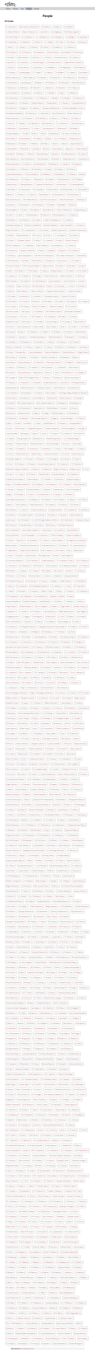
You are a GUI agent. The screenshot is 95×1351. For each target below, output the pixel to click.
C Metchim (72, 850)
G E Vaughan (10, 1242)
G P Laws (24, 739)
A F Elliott (80, 418)
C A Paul (60, 947)
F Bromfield (10, 189)
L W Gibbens (33, 500)
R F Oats (76, 927)
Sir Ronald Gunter (47, 545)
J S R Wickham (53, 1298)
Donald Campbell (50, 225)
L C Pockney (39, 983)
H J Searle (69, 1094)
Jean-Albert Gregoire (30, 530)
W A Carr (36, 235)
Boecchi (69, 149)
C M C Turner (45, 1222)
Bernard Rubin (47, 1064)
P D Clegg (36, 276)
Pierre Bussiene (58, 215)
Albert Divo (81, 362)
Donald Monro (62, 871)
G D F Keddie (11, 708)
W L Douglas (10, 378)
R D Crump (26, 322)
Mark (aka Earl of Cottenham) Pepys (62, 962)
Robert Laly (24, 728)
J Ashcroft (10, 62)
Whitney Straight (79, 1160)
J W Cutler (84, 327)
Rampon (32, 1013)
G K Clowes (24, 281)
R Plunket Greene (65, 525)
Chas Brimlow (11, 184)
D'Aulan (20, 332)
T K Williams (10, 1313)
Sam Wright (82, 1338)
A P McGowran (28, 835)
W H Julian (67, 698)
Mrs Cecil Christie (12, 266)
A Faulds (9, 444)
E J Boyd (48, 169)
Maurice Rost (27, 1059)
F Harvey (43, 581)
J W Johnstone (61, 688)
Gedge (8, 494)
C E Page (84, 932)
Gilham (9, 505)
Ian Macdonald (49, 779)
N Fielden (20, 449)
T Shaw (34, 1110)
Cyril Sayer (77, 1079)
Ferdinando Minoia (25, 866)
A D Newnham (41, 911)
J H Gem (30, 494)
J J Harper (22, 571)
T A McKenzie (72, 835)
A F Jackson (45, 667)
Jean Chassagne (24, 256)
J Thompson (40, 1201)
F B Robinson (53, 1044)
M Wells (32, 1288)
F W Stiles (77, 1155)
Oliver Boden (57, 149)
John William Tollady (26, 1211)
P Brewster (38, 179)
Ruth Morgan (41, 881)
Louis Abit (43, 32)
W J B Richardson (12, 1033)
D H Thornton (34, 1206)
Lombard (32, 764)
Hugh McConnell (12, 835)
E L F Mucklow (34, 896)
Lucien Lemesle (53, 744)
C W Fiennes (32, 449)
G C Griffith (59, 530)
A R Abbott (68, 27)
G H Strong (50, 1166)
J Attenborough (37, 62)
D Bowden (52, 164)
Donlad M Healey (29, 601)
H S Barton (38, 93)
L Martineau (80, 815)
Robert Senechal (12, 1105)
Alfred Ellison (49, 423)
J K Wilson (46, 1313)
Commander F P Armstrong (71, 52)
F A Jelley (70, 678)
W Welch (74, 1283)
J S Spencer (25, 1140)
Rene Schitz (63, 1084)
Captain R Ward (63, 1267)
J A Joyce (41, 698)
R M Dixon (20, 367)
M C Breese (25, 179)
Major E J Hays (47, 591)
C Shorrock (40, 1115)
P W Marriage (79, 805)
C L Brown (31, 195)
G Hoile (76, 622)
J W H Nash (10, 906)
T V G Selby (64, 1099)
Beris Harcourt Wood (64, 1323)
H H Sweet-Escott (67, 1176)
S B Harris (9, 576)
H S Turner (58, 1222)
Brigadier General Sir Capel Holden (52, 627)
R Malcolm (64, 784)
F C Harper (34, 571)
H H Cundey (65, 322)
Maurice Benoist (12, 118)
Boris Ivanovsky (66, 662)
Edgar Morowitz (12, 886)
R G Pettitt (10, 972)
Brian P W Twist (27, 1232)
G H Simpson (24, 1125)
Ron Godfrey (11, 510)
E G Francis (20, 464)
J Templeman (24, 1191)
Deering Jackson (31, 667)
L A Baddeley (50, 67)
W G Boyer (59, 169)
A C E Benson (27, 118)
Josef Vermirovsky (70, 1242)
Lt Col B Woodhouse (46, 1333)
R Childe (25, 261)
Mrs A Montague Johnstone (16, 693)
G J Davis (48, 347)
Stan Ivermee (82, 662)
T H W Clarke (32, 271)
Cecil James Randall (77, 1013)
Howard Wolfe (47, 1323)
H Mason (61, 820)
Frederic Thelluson (54, 1191)
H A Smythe (45, 1135)
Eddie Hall (77, 550)
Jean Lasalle (51, 733)
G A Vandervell (42, 1237)
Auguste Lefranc (38, 744)
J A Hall (9, 555)
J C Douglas (79, 372)
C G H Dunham (11, 393)
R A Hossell (65, 642)
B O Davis (58, 347)
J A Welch (63, 1283)
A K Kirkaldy (45, 718)
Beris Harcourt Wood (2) (28, 27)
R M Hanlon (38, 566)
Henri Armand (52, 52)
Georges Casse (23, 240)
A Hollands (23, 632)
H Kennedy (10, 713)
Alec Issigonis (52, 662)
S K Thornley (20, 1206)
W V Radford (48, 1008)
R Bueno (72, 205)
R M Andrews (11, 52)
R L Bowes (76, 164)
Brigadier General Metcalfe (34, 850)
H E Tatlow (48, 1181)
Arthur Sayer (24, 1084)
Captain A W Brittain (44, 184)
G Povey (51, 993)
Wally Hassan (65, 581)
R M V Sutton (38, 1176)
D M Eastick (10, 408)
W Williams (77, 1308)
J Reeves (20, 1023)
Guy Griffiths (72, 530)
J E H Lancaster (46, 728)
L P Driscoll (23, 383)
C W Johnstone (46, 688)
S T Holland (10, 632)
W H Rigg (75, 1033)
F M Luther (83, 774)
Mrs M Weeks (38, 1283)
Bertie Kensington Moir (58, 866)
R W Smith (33, 1135)
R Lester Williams (39, 1308)
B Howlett (67, 647)
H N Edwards (72, 413)
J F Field (9, 449)
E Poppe (73, 988)
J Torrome (23, 1216)
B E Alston (45, 47)
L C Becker (64, 103)
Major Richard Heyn (66, 611)
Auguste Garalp (72, 479)
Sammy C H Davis (12, 347)
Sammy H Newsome (58, 911)
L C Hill (60, 616)
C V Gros (9, 540)
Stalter (77, 1145)
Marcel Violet (66, 1247)
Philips (21, 972)
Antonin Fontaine (51, 454)
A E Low (83, 769)
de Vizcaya (79, 1247)
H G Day (9, 352)
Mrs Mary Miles (47, 855)
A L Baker (48, 72)
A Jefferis (34, 678)
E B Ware (20, 1272)
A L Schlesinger (77, 1084)
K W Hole (83, 627)
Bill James (63, 672)
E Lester (9, 749)
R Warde (9, 1272)
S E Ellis (17, 423)
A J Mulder (48, 896)
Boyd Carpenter (23, 235)
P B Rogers (27, 1049)
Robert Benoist (73, 113)
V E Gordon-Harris (25, 515)
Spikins (55, 1140)
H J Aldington (42, 37)
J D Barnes (22, 88)
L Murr (70, 896)
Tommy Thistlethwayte (15, 1196)
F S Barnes (10, 88)
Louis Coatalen (54, 281)
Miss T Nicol (51, 916)
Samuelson (64, 1069)
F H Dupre (38, 393)
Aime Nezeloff (24, 916)
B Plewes (27, 983)
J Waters (67, 1272)
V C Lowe (32, 774)
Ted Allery (81, 42)
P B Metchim (11, 855)
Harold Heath (45, 601)
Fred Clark (70, 266)
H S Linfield (35, 754)
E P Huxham (26, 657)
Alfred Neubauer (82, 906)
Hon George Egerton (39, 418)
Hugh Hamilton (47, 561)
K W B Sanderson (34, 1074)
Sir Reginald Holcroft (28, 627)
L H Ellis (37, 423)
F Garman (9, 489)
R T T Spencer (11, 1140)
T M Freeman (76, 464)
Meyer (22, 855)
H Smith (22, 1135)
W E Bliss (44, 144)
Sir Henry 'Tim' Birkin (69, 133)
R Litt (24, 759)
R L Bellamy (34, 108)
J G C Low (10, 774)
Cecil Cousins (11, 317)
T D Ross (61, 1054)
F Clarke (44, 271)
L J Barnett (48, 88)
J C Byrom (72, 215)
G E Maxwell (22, 830)
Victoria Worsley (52, 1338)
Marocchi (56, 805)
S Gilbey (71, 500)
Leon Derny (10, 362)
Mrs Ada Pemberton (79, 957)
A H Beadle (65, 98)
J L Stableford (65, 1145)
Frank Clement (49, 276)
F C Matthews (43, 825)
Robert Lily (23, 754)
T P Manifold (53, 789)
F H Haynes (33, 591)
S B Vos (9, 1252)
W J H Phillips (75, 972)
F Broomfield (52, 189)
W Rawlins (39, 1018)
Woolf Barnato (77, 83)
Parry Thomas (43, 1196)
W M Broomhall (66, 189)
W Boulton (55, 159)
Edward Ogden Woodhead (25, 1333)
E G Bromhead (24, 189)
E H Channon (11, 250)
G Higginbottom (12, 616)
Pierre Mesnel (64, 845)
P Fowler (76, 459)
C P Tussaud (47, 1227)
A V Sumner (10, 1176)
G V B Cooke (11, 301)
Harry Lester (20, 749)
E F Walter (22, 1267)
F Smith (83, 1130)
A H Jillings (62, 683)
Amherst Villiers (39, 1247)
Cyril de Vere (54, 1242)
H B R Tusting (61, 1227)
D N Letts (49, 749)
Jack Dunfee (58, 388)
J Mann (64, 789)
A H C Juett (54, 698)
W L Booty (82, 154)
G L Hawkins (55, 586)
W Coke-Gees (38, 286)
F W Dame (56, 332)
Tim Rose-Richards (46, 1054)
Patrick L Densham (48, 357)
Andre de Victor (12, 1247)
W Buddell (61, 205)
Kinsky (34, 718)
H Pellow (49, 957)
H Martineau (67, 815)
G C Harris (21, 576)
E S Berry (53, 118)
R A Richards (10, 1028)
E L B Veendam (40, 1242)
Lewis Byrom (11, 220)
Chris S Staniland (12, 1150)
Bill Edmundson (57, 413)
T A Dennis (34, 357)
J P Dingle (68, 362)
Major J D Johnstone (28, 688)
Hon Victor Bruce (12, 200)
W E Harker (10, 571)
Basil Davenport (55, 337)
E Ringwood (10, 1038)
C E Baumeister (27, 98)
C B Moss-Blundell (63, 891)
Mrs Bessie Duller (78, 383)
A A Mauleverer (58, 825)
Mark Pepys (10, 967)
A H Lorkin (25, 769)
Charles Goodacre (37, 510)
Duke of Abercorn (29, 32)
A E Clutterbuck (39, 281)
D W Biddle (73, 128)
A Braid (81, 174)
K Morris (55, 886)
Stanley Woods (79, 1333)
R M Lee (9, 744)
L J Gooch (23, 510)
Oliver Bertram (76, 123)
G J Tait (24, 1181)
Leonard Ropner (29, 1054)
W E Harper (46, 571)
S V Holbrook (11, 627)
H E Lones (43, 764)
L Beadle (54, 98)
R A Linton (59, 754)
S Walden (23, 1257)
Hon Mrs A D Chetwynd (43, 256)
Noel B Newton (77, 911)
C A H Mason (49, 820)
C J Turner (23, 1227)
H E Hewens (35, 611)
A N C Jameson (77, 672)
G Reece (9, 1023)
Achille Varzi (55, 1237)
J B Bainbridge (24, 72)
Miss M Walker (73, 1257)
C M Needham (66, 906)
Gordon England (51, 428)
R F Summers (58, 1171)
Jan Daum (22, 337)
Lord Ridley (52, 1033)
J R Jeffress (58, 678)
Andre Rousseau (72, 1059)
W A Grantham (66, 520)
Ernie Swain (52, 1176)
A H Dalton (44, 332)
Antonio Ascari (60, 57)
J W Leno (66, 744)
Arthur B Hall (30, 555)
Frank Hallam (66, 555)
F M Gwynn (63, 545)
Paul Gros (20, 540)
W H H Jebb (22, 678)
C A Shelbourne (12, 1115)
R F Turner (32, 1222)
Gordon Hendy (79, 606)
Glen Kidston (75, 713)
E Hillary (70, 616)
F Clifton (79, 276)
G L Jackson (10, 672)
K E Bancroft (55, 78)
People (29, 9)
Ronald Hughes (11, 652)
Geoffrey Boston (27, 159)
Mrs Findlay (68, 449)
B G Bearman (78, 98)
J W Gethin (68, 494)
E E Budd (50, 205)
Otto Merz (51, 845)
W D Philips (51, 972)
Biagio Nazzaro (51, 906)
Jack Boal (35, 149)
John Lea (35, 739)
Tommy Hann (51, 566)
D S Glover (74, 505)
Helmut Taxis (78, 1181)
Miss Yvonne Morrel (41, 886)
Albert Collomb (37, 291)
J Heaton (80, 601)
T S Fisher (80, 449)
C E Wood (82, 1328)
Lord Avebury (23, 67)
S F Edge (45, 413)
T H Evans (53, 433)
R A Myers (29, 901)
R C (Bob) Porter (12, 993)
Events (36, 9)
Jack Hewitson (49, 611)
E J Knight (76, 718)
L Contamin (36, 296)
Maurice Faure (21, 444)
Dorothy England (68, 428)
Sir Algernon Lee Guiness (76, 540)
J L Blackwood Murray (14, 901)
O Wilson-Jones (22, 1318)
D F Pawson (71, 947)
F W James (52, 672)
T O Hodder (49, 622)
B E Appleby (38, 52)
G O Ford (65, 454)
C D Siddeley (78, 1115)
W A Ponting (35, 988)
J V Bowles (24, 169)
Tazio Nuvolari (23, 927)
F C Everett (66, 433)
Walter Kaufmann (51, 703)
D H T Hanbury (82, 561)
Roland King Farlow (54, 439)
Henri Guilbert (57, 540)
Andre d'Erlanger (75, 1344)
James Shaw (60, 1110)
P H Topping (10, 1216)
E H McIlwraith (43, 835)
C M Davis (27, 347)
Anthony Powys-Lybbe (67, 993)
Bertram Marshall (36, 810)
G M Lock (9, 764)
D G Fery (65, 444)
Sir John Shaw (46, 1110)
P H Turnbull (20, 1222)
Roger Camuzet (12, 230)
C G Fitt (9, 454)
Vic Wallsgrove (62, 1262)
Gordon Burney (80, 210)
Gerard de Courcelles (72, 311)
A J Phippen (35, 977)
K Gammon (59, 479)
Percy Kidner (61, 713)
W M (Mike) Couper (53, 311)
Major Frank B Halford (28, 550)
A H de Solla (58, 1135)
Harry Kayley (66, 703)
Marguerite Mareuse (76, 800)
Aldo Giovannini (36, 505)
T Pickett (47, 977)
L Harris (46, 576)
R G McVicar (39, 840)
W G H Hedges (41, 606)
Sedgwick (9, 1099)
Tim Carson (73, 235)
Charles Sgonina (70, 1105)
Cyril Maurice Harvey (13, 581)
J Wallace (35, 1262)
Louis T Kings (23, 718)
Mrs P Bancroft (69, 78)
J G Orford (38, 932)
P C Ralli (22, 1013)
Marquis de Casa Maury (76, 825)
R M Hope (53, 637)
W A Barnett (35, 88)
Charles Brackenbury (13, 174)
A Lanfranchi (77, 728)
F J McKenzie (58, 835)
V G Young (34, 1344)
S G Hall (19, 555)
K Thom (31, 1196)
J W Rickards (39, 1033)
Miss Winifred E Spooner (15, 1145)
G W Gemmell (43, 494)
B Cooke (35, 301)
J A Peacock (23, 952)
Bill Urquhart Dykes (25, 403)
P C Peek (21, 957)
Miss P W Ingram (23, 662)
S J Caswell (48, 240)
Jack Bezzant (48, 128)
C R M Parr (64, 942)
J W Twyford (41, 1232)
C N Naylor (23, 906)
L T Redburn (74, 1018)
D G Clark (59, 266)
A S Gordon (10, 515)
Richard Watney (26, 1277)
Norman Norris (66, 922)
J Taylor (30, 1186)
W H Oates (64, 927)
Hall (68, 550)
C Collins (9, 291)
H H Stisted (10, 1160)
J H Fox (9, 464)
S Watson (40, 1277)
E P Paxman (10, 952)
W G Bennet (30, 113)
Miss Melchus (24, 845)
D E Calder (36, 220)
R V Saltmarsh (38, 1069)
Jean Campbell (66, 225)
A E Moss (49, 891)
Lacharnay (45, 723)
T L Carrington (59, 235)
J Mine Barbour (11, 83)
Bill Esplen (24, 433)
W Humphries (43, 652)
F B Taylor (9, 1186)
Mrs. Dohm (10, 372)
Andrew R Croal (12, 322)
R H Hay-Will (78, 586)
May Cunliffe (79, 322)
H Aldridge (70, 37)
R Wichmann (39, 1298)
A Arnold (9, 57)
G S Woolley (37, 1338)
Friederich (46, 469)
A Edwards (23, 418)
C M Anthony (25, 52)
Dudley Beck (51, 103)
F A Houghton (78, 642)
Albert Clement (66, 276)
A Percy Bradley (31, 174)
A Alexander (82, 37)
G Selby (53, 1099)
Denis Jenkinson (12, 683)
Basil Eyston (37, 439)
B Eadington (74, 403)
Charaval (61, 250)
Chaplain (51, 250)
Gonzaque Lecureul (50, 739)
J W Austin (10, 67)
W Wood (9, 1328)
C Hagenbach (11, 550)
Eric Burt (9, 215)
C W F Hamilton (32, 561)
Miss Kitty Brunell (66, 200)
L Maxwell (9, 830)
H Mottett (10, 896)
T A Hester (23, 611)
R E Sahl (9, 1069)
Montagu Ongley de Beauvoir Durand (72, 393)
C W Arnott (35, 57)
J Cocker (9, 286)
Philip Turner (10, 1227)
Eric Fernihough (52, 444)
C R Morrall (26, 886)
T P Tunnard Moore (30, 876)
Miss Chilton (36, 261)
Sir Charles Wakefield (69, 1252)
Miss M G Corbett (39, 306)
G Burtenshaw (31, 215)
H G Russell (61, 1064)
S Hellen (54, 606)
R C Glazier (50, 505)
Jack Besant (23, 128)
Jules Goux (10, 520)
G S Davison (71, 347)
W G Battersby (11, 98)
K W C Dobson (47, 367)
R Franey (31, 464)
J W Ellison (62, 423)
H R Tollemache (43, 1211)
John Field (76, 444)
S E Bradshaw (58, 174)
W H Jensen (26, 683)
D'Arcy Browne (58, 195)
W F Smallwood (12, 1130)
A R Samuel (51, 1069)
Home (8, 9)
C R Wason (44, 1272)
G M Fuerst (31, 474)
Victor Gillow (20, 505)
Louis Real (62, 1018)
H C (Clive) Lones (57, 764)
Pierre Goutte (75, 515)
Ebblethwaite (52, 408)
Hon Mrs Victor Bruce (48, 200)
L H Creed (72, 317)
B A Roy (35, 1064)
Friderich (35, 469)
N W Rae (60, 1008)
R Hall (55, 555)
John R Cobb (68, 281)
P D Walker (60, 1257)
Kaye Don (37, 372)
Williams (53, 1308)
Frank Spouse (51, 1145)
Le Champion (56, 245)
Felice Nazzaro (36, 906)
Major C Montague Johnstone (41, 693)
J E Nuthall (10, 927)
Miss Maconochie (39, 784)
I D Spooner (66, 1140)
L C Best (36, 128)
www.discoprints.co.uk (27, 1349)
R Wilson (9, 1318)
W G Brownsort (73, 195)
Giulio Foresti (77, 454)
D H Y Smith (10, 1135)
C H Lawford (72, 733)
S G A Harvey (31, 581)
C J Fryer (19, 474)
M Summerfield (43, 1171)
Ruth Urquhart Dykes (44, 403)
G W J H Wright (68, 1338)
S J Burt (19, 215)
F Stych (9, 1171)
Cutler (62, 327)
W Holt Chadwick (12, 245)
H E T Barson (73, 88)
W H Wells (21, 1288)
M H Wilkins (22, 1303)
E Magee (53, 784)
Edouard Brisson (26, 184)
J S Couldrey (37, 311)
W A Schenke (50, 1084)
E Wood (9, 1333)
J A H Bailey (10, 72)
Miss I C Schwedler (23, 1089)
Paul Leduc (65, 739)
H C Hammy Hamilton (14, 561)
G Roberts (73, 1038)
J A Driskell (36, 383)
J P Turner (79, 1222)
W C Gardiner (38, 484)
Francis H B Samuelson (14, 1074)
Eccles (63, 408)
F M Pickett (72, 977)
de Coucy (25, 311)
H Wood (72, 1328)
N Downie (57, 378)
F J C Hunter (69, 652)
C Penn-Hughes (26, 962)
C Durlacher (24, 398)
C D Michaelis (33, 855)
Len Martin (22, 815)
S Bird (42, 133)
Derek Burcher (48, 210)
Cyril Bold (9, 154)
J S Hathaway (79, 581)
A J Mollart (76, 866)
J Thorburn (81, 1201)
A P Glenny (62, 505)
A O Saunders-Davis (48, 1079)
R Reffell (30, 1023)
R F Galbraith (73, 474)
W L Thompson (11, 1201)
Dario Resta (67, 1023)
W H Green (10, 525)
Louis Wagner (34, 1252)
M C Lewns (10, 754)
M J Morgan (64, 881)
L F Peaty (78, 952)
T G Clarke (69, 271)
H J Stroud (62, 1166)
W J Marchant (69, 794)
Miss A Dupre (50, 393)
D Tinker (81, 1206)
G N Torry (34, 1216)
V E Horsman (39, 642)
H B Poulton (40, 993)
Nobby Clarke (56, 271)
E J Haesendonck (77, 545)
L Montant (75, 871)
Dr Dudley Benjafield (13, 113)
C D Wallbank (48, 1262)
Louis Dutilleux (38, 398)
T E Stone (49, 1160)
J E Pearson (66, 952)
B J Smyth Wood (59, 1328)
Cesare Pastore (22, 947)
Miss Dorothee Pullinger (15, 1003)
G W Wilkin (10, 1303)
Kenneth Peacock (39, 952)
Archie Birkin (10, 139)
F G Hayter (69, 591)
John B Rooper (65, 1049)
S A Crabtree (49, 317)
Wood (78, 1323)
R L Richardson (67, 1028)
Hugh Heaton (11, 606)
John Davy (83, 347)
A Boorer (54, 154)
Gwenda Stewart (39, 1155)
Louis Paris (56, 937)
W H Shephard (27, 1115)
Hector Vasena (70, 1237)
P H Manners (76, 789)
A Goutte (62, 515)
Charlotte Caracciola (77, 230)
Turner (68, 1222)
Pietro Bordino (11, 159)
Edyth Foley (36, 454)
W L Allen (59, 42)
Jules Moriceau (78, 881)
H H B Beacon (42, 98)
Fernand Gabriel (58, 474)
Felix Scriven (22, 1094)
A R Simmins (46, 1120)
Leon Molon (10, 871)
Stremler (38, 1166)
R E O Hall (59, 550)
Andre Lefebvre (22, 744)
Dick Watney (11, 1277)
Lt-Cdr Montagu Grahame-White (45, 520)
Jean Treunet (47, 1216)
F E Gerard (56, 494)
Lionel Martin (62, 810)
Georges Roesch (12, 1049)
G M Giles (82, 500)
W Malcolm (76, 784)
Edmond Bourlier (12, 164)
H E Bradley (45, 174)
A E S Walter (76, 1262)
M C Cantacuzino (28, 230)
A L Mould (21, 896)
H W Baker (60, 72)
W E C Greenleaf (12, 530)
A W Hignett (37, 616)
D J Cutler (72, 327)
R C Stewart (24, 1155)
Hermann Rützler (75, 1064)
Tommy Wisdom (32, 1323)
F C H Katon (35, 703)
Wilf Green (50, 525)
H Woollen (25, 1338)
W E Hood (25, 637)
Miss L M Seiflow (39, 1099)
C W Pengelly (11, 962)
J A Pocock (52, 983)
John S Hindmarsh (13, 622)
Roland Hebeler (25, 606)
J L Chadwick (28, 245)
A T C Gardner (65, 484)
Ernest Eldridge (66, 418)
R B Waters (56, 1272)
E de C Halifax (46, 550)
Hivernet (27, 622)
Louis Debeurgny (35, 352)
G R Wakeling (11, 1257)
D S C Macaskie (34, 779)
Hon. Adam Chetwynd (65, 256)
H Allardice (25, 42)
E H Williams (80, 1303)
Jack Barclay (25, 83)
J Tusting (73, 1227)
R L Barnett (60, 88)
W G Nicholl (38, 916)
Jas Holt (71, 632)
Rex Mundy (60, 896)
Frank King (10, 718)
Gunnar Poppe (59, 988)
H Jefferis (46, 678)
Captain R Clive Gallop (14, 479)
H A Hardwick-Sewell (68, 566)
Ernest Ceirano (71, 240)
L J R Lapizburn (37, 733)
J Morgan (53, 881)
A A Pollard (10, 988)
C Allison (9, 47)
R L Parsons (76, 942)
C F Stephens (67, 1150)
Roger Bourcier (68, 159)
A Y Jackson (82, 667)
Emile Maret (60, 800)
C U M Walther (48, 1267)
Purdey (30, 1003)
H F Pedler (10, 957)
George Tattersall (62, 1181)
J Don (56, 372)
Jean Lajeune (11, 728)
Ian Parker (52, 942)
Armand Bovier (39, 164)
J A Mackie (63, 779)
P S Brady (71, 174)
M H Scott (10, 1094)
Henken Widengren (70, 1298)
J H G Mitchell (41, 866)
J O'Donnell (51, 927)
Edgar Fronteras (60, 469)
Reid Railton (10, 1013)
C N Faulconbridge (71, 439)
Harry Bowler (11, 169)
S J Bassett (72, 93)
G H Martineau (11, 820)
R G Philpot (23, 977)
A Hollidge (34, 632)
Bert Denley (10, 357)
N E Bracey (71, 169)
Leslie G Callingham (51, 220)
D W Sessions (28, 1105)
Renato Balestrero (13, 78)
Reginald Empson (35, 428)
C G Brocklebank (76, 184)
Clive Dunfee (73, 388)
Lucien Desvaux (24, 362)
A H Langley (10, 733)
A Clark (81, 266)
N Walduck (35, 1257)
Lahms (67, 723)
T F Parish (67, 937)
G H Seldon (77, 1099)
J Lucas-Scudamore (47, 774)
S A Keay (78, 703)
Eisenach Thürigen (67, 1206)
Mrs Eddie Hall (44, 555)
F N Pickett (59, 977)
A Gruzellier (32, 540)
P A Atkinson (23, 62)
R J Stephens (53, 1150)
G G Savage (64, 1079)
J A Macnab (25, 784)
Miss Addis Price (12, 998)
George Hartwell (71, 576)
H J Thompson (27, 1201)
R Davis (38, 347)
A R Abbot (45, 27)
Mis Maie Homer (12, 637)
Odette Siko (21, 1120)
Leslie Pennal (40, 962)
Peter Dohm (73, 367)
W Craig (61, 317)
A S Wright (10, 1344)
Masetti (24, 820)
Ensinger (82, 428)
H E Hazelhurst (40, 596)
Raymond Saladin (22, 1069)
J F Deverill (38, 362)
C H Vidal (25, 1247)
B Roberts (61, 1038)
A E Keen (23, 708)
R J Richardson (24, 1028)
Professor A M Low (69, 769)
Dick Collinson (22, 291)
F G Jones (71, 693)
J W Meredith (38, 845)
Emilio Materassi (12, 825)
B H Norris (52, 922)
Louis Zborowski (59, 1344)
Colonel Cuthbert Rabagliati (16, 1008)
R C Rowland (10, 1064)
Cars (22, 9)
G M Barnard (63, 83)
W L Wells (9, 1288)
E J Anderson (70, 47)
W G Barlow (50, 83)
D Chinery (49, 261)
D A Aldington (57, 37)
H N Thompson (55, 1201)
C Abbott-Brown (12, 32)
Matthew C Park (12, 942)
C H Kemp (57, 708)
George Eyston (22, 439)
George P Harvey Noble (15, 922)
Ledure (75, 739)
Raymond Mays (70, 830)
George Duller (11, 388)
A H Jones (60, 693)
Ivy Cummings (51, 322)
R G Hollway (46, 632)
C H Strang (27, 1166)
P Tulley (9, 1222)
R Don (47, 372)
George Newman (25, 911)
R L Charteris (73, 250)
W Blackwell (10, 144)
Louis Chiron (61, 261)
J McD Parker (39, 942)
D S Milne (48, 861)
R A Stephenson (82, 1150)
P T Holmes (59, 632)
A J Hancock (10, 566)
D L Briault (50, 179)
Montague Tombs (59, 1211)
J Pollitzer (22, 988)
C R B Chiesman (12, 261)
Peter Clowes (11, 281)
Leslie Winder (50, 1318)
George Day (20, 352)
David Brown (44, 195)
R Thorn (9, 1206)
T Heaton (68, 601)
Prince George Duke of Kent (28, 713)
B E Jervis (38, 683)
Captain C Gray (82, 520)
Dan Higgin (81, 611)
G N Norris (80, 922)
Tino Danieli (10, 337)
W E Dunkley (25, 393)
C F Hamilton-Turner (65, 561)
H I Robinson (10, 1044)
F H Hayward (82, 591)
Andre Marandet (40, 794)
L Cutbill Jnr (74, 683)
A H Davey (82, 337)
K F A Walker (10, 1262)
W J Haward (21, 586)
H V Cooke (24, 301)
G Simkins (34, 1120)
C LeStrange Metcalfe (56, 850)
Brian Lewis (75, 749)
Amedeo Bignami (12, 133)
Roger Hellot (65, 606)
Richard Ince (76, 657)
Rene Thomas (59, 1196)
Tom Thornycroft (49, 1206)
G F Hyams (39, 657)
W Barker (38, 83)
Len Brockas (60, 184)
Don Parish (79, 937)
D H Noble (64, 916)
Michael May (35, 830)
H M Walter (10, 1267)
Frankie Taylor (43, 1186)
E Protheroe (68, 998)
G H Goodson (70, 510)
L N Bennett (43, 113)
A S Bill (25, 133)
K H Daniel (67, 332)
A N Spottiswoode (35, 1145)
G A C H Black (60, 139)
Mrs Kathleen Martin (52, 815)
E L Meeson (10, 845)
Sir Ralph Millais (62, 855)
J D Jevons (50, 683)
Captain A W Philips (35, 972)
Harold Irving (38, 662)
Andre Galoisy (32, 479)
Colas (49, 286)
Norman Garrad (33, 489)
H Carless (9, 235)
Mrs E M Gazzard (73, 489)
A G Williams (10, 1308)
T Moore (56, 876)
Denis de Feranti (37, 444)
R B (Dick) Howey (52, 647)
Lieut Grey (46, 530)
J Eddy (35, 413)
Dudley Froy (74, 469)
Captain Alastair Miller (14, 861)
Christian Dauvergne (37, 337)
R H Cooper (83, 301)
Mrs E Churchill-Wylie (31, 266)
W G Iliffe (63, 657)
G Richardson (53, 1028)
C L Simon (73, 1120)
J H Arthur (47, 57)
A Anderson (57, 47)
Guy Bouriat (83, 159)
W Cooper (71, 301)
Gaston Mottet (79, 891)
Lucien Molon (23, 871)
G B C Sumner (24, 1176)
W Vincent (52, 1247)
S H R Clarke (81, 271)
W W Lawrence (11, 739)
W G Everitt (78, 433)
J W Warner (32, 1272)
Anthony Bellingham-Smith (73, 108)
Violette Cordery (56, 306)
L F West (41, 1293)
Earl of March (55, 794)
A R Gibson (46, 500)
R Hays (58, 591)
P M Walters (34, 1267)
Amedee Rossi (74, 1054)
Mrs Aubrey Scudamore (53, 1094)
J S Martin (10, 815)
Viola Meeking (77, 840)
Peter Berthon (47, 123)
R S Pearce (54, 952)
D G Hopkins (82, 637)
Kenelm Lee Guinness (29, 545)
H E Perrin (47, 967)
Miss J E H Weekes (22, 1283)
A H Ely (8, 428)
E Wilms (22, 1313)
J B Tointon (10, 1211)
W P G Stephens (38, 1150)
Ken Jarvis (10, 678)
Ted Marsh (21, 810)
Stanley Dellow (68, 352)
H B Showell (53, 1115)
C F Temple (10, 1191)
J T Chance (70, 245)
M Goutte (51, 515)
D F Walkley (23, 1262)
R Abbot (57, 27)
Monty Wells (54, 1288)
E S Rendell (55, 1023)
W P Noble (32, 922)
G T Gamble (45, 479)
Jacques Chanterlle (27, 250)
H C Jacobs (39, 672)
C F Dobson (33, 367)
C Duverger (78, 398)
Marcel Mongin (37, 871)
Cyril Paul (48, 947)
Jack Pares (44, 937)
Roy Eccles (10, 413)
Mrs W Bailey (79, 67)
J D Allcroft (37, 42)
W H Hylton (51, 657)
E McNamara (26, 840)
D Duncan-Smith (43, 388)
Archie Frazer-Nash (45, 464)
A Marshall (50, 810)
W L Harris (58, 571)
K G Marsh (10, 810)
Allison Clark (47, 266)
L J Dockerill (60, 367)
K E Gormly (40, 515)
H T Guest (44, 540)
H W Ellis (27, 423)
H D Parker (26, 942)
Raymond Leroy (80, 744)
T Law (61, 733)
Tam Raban (35, 1008)
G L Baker (71, 72)
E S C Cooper (11, 306)
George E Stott (63, 1160)
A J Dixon (9, 367)
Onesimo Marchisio (13, 800)
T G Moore (45, 876)
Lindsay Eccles (23, 413)
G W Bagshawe (64, 67)
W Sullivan (20, 1171)
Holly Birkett (53, 133)
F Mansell (26, 794)
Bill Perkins (23, 967)
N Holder (72, 627)
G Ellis (8, 423)
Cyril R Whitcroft (12, 1298)
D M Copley (24, 306)
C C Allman (21, 47)
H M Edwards (11, 418)
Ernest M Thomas (74, 1196)
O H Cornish (70, 306)
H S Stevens (10, 1155)
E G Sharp (23, 1110)
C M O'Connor (38, 927)
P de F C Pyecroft (60, 1003)
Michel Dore (66, 372)
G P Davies (61, 342)
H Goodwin (83, 510)
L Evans (43, 433)
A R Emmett (20, 428)
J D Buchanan (23, 205)
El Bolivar (20, 154)
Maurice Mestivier (12, 850)
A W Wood (31, 1328)
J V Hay (67, 586)
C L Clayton (10, 276)
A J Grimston (43, 535)
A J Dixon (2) (10, 27)
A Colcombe (59, 286)
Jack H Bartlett (12, 93)
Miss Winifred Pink (13, 983)
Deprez (75, 357)
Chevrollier (81, 256)
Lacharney (57, 723)
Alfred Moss (37, 891)
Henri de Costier (12, 311)
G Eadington (61, 403)
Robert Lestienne (35, 749)
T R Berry (64, 118)
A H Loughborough (39, 769)
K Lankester (23, 733)
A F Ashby (74, 57)
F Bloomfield (11, 149)
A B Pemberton (62, 957)
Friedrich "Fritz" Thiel (73, 1191)
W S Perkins (35, 967)
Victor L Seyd (42, 1105)
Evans (34, 433)
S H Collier (81, 286)
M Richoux (26, 1033)
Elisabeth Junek (12, 703)
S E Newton (10, 916)
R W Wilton (37, 1318)
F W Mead (52, 840)
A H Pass (9, 947)
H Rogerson (39, 1049)
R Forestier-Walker (13, 459)
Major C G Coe (22, 286)
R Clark (8, 271)
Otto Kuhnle (22, 723)
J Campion (80, 225)
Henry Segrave (22, 1099)
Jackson (57, 667)
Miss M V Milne (72, 861)
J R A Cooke (46, 301)
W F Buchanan (38, 205)
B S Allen (70, 42)
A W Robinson (24, 1044)
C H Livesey (51, 759)
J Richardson (39, 1028)
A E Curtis (9, 327)
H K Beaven (24, 103)
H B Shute (65, 1115)
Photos (15, 9)
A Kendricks (83, 708)
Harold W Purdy (43, 1003)
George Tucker (73, 1216)
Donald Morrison (12, 891)
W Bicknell (61, 128)
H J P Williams (66, 1303)
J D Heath (57, 601)
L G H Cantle (43, 230)
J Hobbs (38, 622)
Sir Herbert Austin (54, 62)
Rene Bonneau (42, 154)
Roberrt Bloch (76, 144)
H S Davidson (38, 342)
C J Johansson (11, 688)
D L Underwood (56, 1232)
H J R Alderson (27, 37)
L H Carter (10, 240)
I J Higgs (25, 616)
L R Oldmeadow (12, 932)
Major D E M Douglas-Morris (29, 378)
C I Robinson (66, 1044)
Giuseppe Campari (13, 225)
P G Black (37, 139)
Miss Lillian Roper (12, 1054)
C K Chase (10, 256)
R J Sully (31, 1171)
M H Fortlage (52, 459)
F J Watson (52, 1277)
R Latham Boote (68, 154)
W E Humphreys (27, 652)
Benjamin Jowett (27, 698)
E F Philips (63, 972)
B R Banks (82, 78)
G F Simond (10, 1125)
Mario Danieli (80, 332)
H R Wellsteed (68, 1288)
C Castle (36, 240)
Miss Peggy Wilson (73, 1313)
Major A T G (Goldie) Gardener (17, 484)
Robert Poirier (65, 983)
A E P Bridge (76, 179)
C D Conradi (10, 296)
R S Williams (24, 1308)
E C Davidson (11, 342)
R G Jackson (69, 667)
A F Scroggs (36, 1094)
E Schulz (9, 1089)
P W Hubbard (80, 647)
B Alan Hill (49, 616)
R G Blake (22, 144)
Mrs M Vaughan (25, 1242)
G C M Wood (44, 1328)
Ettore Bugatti (11, 210)
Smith (62, 1130)
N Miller (38, 861)
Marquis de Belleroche (51, 108)
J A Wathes (79, 1272)
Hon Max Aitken (12, 37)
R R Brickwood (63, 179)
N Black (48, 139)
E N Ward (76, 1267)
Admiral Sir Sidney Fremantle (17, 469)
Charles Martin (35, 815)
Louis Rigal (64, 1033)
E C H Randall (60, 1013)
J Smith (40, 1130)
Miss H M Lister (11, 759)
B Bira (34, 133)
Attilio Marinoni (12, 805)
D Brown (9, 195)
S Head (70, 596)
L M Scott (47, 1089)
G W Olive (25, 932)
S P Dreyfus (10, 383)
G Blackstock (74, 139)
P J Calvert (67, 220)
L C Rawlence (26, 1018)
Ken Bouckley (43, 159)
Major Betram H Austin (73, 62)
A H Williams (64, 1308)
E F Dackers (32, 332)
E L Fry (85, 469)
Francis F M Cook (68, 296)
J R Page (74, 932)
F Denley (22, 357)
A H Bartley (26, 93)
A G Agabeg (55, 32)
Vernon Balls (28, 78)
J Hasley (53, 581)
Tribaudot (60, 1216)
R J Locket (21, 764)
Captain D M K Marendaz (42, 800)
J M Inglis (9, 662)
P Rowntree (23, 1064)
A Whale (52, 1293)
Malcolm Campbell (32, 225)
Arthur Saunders (12, 1079)
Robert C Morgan (12, 881)
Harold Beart (10, 103)
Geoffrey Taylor (70, 1186)
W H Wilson (58, 1313)
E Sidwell (9, 1120)
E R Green (38, 525)
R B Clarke (19, 271)
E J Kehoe (45, 708)
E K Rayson (51, 1018)
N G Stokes (37, 1160)
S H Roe (78, 1044)
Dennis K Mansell (12, 794)
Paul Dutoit (51, 398)
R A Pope (47, 988)
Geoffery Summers (74, 1171)
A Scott (37, 1089)
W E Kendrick (70, 708)
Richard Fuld (43, 474)
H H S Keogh (47, 713)
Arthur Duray (10, 398)
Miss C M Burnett (64, 210)
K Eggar (54, 418)
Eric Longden (73, 764)
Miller (29, 861)
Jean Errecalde (11, 433)
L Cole (70, 286)
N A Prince (26, 998)
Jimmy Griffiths (12, 535)
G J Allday (49, 42)
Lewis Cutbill (38, 327)
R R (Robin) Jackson (13, 667)
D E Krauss (10, 723)
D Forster (40, 459)
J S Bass (61, 93)
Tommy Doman (23, 372)
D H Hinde (81, 616)
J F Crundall (38, 322)
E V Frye (9, 474)
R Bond (30, 154)
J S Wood (19, 1328)
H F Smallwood (27, 1130)
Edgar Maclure (11, 784)
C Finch (57, 449)
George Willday (51, 1303)
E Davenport (69, 337)
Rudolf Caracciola (58, 230)
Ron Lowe (21, 774)
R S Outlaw (50, 932)
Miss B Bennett (58, 113)
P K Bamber (42, 78)
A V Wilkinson (36, 1303)
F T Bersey (21, 123)
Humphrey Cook (51, 296)
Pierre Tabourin (11, 1181)
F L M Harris (80, 571)
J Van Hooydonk (39, 637)
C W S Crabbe (35, 317)
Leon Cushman (22, 327)
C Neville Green (25, 525)
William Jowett (11, 698)
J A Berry (9, 123)
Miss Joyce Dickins (53, 362)
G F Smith (72, 1130)
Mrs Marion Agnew (71, 32)
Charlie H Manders (37, 789)
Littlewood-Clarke (36, 759)
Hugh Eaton (38, 408)
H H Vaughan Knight (61, 718)
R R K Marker (27, 805)
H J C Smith (51, 1130)
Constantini (23, 296)
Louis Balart (83, 72)
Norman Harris (34, 576)
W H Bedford (11, 108)
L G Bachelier (37, 67)
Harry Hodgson (63, 622)
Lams (35, 728)
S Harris (69, 571)
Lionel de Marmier (42, 805)
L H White (27, 1298)
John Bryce (10, 205)
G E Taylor (55, 1186)
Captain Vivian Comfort (55, 291)
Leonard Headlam (12, 601)
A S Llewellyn (64, 759)
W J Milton (10, 866)
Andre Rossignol (12, 1059)
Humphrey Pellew (35, 957)
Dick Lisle (70, 754)
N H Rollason (51, 1049)
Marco (27, 800)
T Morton (25, 891)
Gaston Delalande (51, 352)
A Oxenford (62, 932)
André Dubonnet (50, 383)
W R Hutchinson (12, 657)
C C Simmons (60, 1120)
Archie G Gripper (73, 535)
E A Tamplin (35, 1181)
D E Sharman (11, 1110)
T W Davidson (25, 342)
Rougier (59, 1059)
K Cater (59, 240)
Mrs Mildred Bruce (30, 200)
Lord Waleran (47, 1257)
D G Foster (65, 459)
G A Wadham (20, 1252)
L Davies (50, 342)
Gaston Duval (65, 398)
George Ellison (75, 423)
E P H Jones (83, 693)
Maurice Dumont (27, 388)
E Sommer (71, 1135)
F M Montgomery (12, 876)
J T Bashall (50, 93)
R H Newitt (10, 911)
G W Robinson (39, 1044)
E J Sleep (69, 1125)
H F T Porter (27, 993)
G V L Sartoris (50, 1074)
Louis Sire (36, 1125)
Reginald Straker (12, 1166)
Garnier (20, 489)
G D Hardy (83, 566)
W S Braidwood (11, 179)
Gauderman (58, 489)
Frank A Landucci (62, 728)
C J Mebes (64, 840)
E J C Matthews (28, 825)
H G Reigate (42, 1023)
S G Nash (76, 901)
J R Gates (46, 489)
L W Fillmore (45, 449)
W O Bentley (41, 118)
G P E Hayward (11, 596)
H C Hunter (82, 652)
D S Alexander (11, 42)
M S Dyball (10, 403)
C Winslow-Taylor (65, 1318)
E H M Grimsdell (28, 535)
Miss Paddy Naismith (61, 901)
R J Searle (81, 1094)
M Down (46, 378)
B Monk (50, 871)
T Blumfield (24, 149)
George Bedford (78, 103)
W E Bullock (35, 210)
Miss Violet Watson (68, 1277)
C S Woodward (11, 1338)
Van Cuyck (10, 332)
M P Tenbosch (38, 1191)
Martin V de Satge (65, 1074)
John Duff (64, 383)
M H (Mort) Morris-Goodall (71, 886)
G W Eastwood (24, 408)
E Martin (75, 810)
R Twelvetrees (11, 1232)
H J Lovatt (54, 769)
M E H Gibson (59, 500)
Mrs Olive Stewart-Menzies (60, 1155)
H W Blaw (33, 144)
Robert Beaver (37, 103)
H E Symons (82, 1176)
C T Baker (37, 72)
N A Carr (47, 235)
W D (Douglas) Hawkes (38, 586)
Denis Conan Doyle (72, 378)
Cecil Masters (73, 820)
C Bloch (54, 144)
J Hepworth (10, 611)
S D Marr (67, 805)
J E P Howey (36, 647)
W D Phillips (10, 977)
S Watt (8, 1283)
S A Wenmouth (11, 1293)
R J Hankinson (24, 566)
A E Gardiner (51, 484)
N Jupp (24, 703)
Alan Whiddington (66, 1293)
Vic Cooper (59, 301)
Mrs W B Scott (78, 1089)
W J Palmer (32, 937)
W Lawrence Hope (67, 637)
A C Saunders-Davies (29, 1079)
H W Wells (42, 1288)
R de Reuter (80, 1023)
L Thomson (69, 1201)
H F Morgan (28, 881)
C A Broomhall (81, 189)
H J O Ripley (37, 1038)
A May (46, 830)
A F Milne (60, 861)
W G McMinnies (12, 840)
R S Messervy (78, 845)
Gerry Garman (79, 484)
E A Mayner (57, 830)
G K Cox (23, 317)
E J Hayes (9, 591)
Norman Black (24, 139)
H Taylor (21, 1186)
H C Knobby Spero (41, 1140)
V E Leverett (62, 749)
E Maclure (74, 779)
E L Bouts (26, 164)
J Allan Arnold (22, 57)
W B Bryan (81, 200)
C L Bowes (64, 164)
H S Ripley (50, 1038)
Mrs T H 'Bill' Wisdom (13, 1323)
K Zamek (45, 1344)
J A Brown (20, 195)
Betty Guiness (11, 545)
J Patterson (36, 947)
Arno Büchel (24, 220)
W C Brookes (38, 189)
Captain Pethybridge (71, 967)
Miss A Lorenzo (11, 769)
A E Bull (23, 210)
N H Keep (33, 708)
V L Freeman (62, 464)
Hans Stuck (74, 1166)
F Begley (23, 108)
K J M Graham (23, 520)
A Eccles (73, 408)
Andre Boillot (81, 149)
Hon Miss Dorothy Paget (15, 937)
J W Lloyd (77, 759)
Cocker (81, 281)
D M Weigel (51, 1283)
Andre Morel (67, 876)
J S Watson (83, 1277)
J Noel (42, 922)
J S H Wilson (33, 1313)
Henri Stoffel (24, 1160)
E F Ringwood (24, 1038)
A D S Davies (73, 342)
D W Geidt (19, 494)
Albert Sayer (10, 1084)
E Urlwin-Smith (11, 1237)
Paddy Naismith (43, 901)
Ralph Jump (79, 698)
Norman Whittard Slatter (53, 1125)
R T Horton (52, 642)
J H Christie (75, 261)
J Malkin (9, 789)
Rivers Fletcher (22, 454)
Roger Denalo (83, 352)
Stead (25, 1150)
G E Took (73, 1211)
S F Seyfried (55, 1105)
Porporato (84, 988)
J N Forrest (28, 459)
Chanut (41, 250)
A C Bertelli (33, 123)
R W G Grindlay (57, 535)
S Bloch (64, 144)
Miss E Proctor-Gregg (52, 998)
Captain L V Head (56, 596)
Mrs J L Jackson (25, 672)
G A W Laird (77, 723)
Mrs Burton (45, 215)
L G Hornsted (25, 642)
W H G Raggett (73, 1008)
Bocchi (45, 149)
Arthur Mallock (21, 789)
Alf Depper (64, 357)
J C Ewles (9, 439)
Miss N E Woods (64, 1333)
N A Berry (75, 118)
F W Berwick (10, 128)
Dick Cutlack (51, 327)
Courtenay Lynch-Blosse (15, 779)
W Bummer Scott (61, 1089)
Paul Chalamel (42, 245)
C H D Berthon (62, 123)
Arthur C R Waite (50, 1252)
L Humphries (56, 652)
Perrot (57, 967)
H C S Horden (11, 642)
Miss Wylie (22, 1344)
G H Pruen (81, 998)
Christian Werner (28, 1293)
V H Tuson (35, 1227)
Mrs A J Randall (11, 1018)
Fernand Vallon (26, 1237)
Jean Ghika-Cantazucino (15, 500)
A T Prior (37, 998)
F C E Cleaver (24, 276)
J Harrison (57, 576)
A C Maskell (35, 820)
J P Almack (33, 47)
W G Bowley (36, 169)
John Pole (78, 983)
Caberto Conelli (74, 291)
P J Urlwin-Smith (72, 1232)
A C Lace (34, 723)
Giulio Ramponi (45, 1013)
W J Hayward (26, 596)
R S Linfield (47, 754)
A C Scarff (37, 1084)
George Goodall (55, 510)
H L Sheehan (73, 1110)
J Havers (9, 586)
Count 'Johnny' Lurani (66, 774)
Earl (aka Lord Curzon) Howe (16, 647)
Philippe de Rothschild (44, 1059)
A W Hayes (21, 591)
